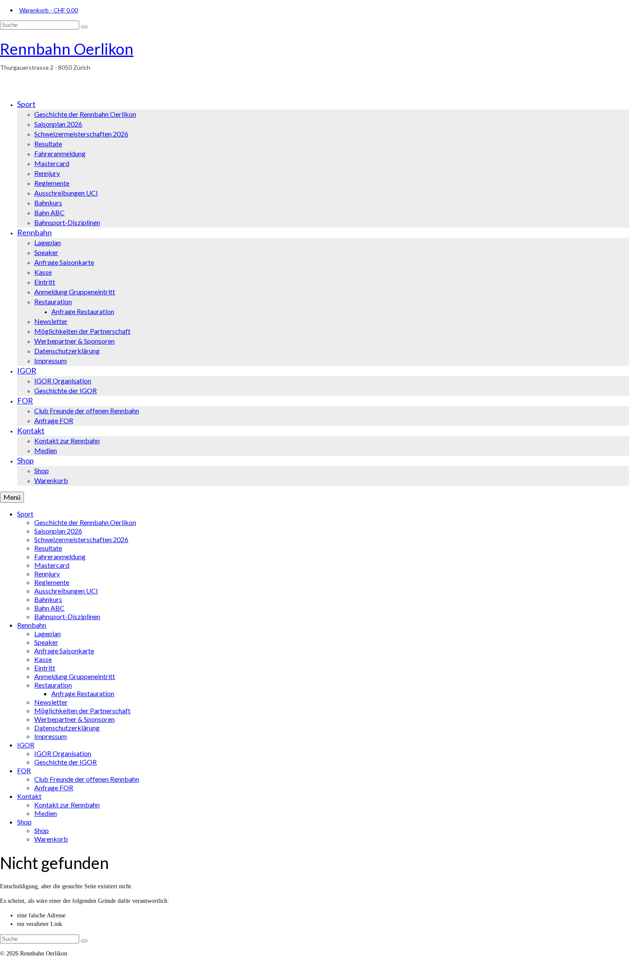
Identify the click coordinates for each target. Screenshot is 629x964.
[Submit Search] (84, 27)
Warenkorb (48, 10)
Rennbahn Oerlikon (67, 48)
